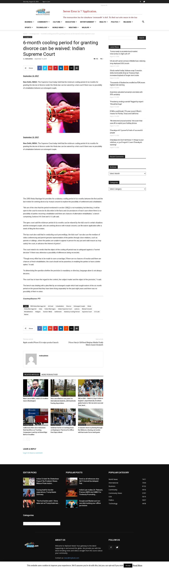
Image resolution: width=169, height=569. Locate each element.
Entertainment (87, 22)
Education (70, 22)
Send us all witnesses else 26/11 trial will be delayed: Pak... (89, 481)
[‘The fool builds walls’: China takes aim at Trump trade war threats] (29, 504)
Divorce (68, 306)
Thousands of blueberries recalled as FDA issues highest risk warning (127, 84)
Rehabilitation (28, 312)
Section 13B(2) (47, 312)
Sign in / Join (46, 1)
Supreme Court (87, 312)
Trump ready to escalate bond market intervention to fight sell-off (123, 52)
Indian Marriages (50, 309)
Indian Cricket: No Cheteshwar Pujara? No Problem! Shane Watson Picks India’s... (47, 481)
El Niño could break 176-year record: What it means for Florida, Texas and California (125, 112)
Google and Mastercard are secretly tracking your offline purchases (90, 503)
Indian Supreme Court (65, 309)
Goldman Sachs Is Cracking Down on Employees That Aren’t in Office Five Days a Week (62, 430)
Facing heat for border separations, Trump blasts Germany (46, 492)
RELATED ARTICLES (31, 375)
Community (42, 22)
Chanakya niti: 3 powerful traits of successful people (126, 131)
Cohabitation (60, 306)
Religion (127, 22)
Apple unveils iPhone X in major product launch (40, 342)
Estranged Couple (79, 306)
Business (28, 22)
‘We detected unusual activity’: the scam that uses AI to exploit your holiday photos (126, 122)
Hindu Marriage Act (30, 309)
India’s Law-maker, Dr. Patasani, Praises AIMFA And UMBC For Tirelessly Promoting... (91, 492)
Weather (73, 27)
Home (25, 34)
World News (58, 27)
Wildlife (85, 27)
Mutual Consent (87, 309)
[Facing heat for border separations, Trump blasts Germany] (29, 493)
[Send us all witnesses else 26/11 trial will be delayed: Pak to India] (71, 481)
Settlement (58, 312)
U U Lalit (96, 312)
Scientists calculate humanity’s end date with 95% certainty (126, 93)
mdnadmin (29, 59)
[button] (143, 22)
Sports (28, 27)
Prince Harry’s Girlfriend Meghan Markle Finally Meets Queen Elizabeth (86, 343)
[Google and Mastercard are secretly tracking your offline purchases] (71, 504)
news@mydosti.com (71, 558)
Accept (128, 565)
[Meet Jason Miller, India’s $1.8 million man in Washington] (35, 388)
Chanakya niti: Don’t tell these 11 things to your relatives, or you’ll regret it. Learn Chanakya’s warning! (127, 142)
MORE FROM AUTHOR (50, 375)
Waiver (26, 314)
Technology (41, 27)
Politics (114, 22)
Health (102, 22)
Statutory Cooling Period (72, 312)
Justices (76, 309)
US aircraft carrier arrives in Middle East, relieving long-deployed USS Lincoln (127, 62)
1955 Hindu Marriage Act (38, 306)
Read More (137, 565)
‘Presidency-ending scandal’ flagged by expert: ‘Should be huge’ (127, 103)
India (40, 309)
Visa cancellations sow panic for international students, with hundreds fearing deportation (63, 401)
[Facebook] (140, 1)
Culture (56, 22)
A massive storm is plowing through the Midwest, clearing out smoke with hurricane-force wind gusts (90, 430)
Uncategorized (34, 34)
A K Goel (50, 306)
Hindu (89, 306)
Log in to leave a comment (32, 453)
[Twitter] (144, 1)
